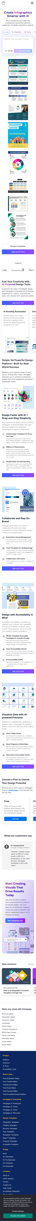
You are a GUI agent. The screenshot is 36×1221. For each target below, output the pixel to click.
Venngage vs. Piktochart (11, 1113)
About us (6, 1175)
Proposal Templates (10, 1141)
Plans (5, 1153)
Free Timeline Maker (10, 1082)
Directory (6, 1063)
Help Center (7, 1188)
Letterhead (6, 1023)
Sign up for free (18, 252)
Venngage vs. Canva (10, 1107)
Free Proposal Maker (10, 1091)
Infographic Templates (11, 1122)
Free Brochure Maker (10, 1085)
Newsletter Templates (10, 1135)
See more (31, 964)
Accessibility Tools (9, 1069)
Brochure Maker (7, 1014)
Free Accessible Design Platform (14, 1094)
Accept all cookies (18, 1216)
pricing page (13, 790)
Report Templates (9, 1138)
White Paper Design (9, 1032)
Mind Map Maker (8, 1038)
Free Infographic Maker (11, 1078)
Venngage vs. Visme (10, 1110)
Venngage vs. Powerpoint (12, 1103)
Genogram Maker (8, 1020)
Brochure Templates (10, 1128)
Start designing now (15, 921)
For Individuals (8, 1157)
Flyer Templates (8, 1132)
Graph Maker (6, 1045)
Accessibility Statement (11, 1191)
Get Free (15, 819)
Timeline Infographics (9, 1029)
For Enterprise (8, 1163)
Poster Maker (7, 1026)
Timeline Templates (10, 1125)
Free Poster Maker (9, 1088)
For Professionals (9, 1160)
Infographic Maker (8, 1017)
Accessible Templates (10, 1144)
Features (6, 1060)
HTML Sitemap (8, 1179)
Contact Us (7, 1185)
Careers (5, 1182)
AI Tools (6, 1066)
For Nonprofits (8, 1166)
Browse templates (18, 246)
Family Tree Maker (8, 1035)
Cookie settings (18, 1211)
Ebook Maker (7, 1041)
